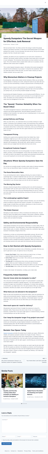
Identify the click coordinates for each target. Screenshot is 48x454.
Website (35, 436)
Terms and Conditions (37, 451)
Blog (5, 35)
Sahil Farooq (7, 44)
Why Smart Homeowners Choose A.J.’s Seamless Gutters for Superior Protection (12, 360)
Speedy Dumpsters (8, 333)
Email (19, 436)
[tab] (21, 403)
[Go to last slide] (4, 388)
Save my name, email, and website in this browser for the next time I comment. (21, 440)
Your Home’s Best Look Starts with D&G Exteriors (36, 360)
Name (4, 436)
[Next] (44, 388)
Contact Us (13, 451)
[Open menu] (45, 2)
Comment (5, 419)
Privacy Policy (27, 451)
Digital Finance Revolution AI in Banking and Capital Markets (35, 392)
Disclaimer (20, 451)
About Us (7, 451)
